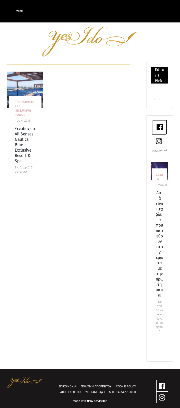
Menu (19, 11)
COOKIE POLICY (126, 386)
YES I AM (91, 392)
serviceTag (100, 401)
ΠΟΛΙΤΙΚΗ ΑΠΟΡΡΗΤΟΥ (96, 386)
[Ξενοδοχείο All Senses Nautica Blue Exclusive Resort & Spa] (25, 89)
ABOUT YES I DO (70, 392)
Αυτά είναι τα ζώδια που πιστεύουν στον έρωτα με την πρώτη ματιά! (160, 244)
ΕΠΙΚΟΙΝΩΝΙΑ (67, 386)
